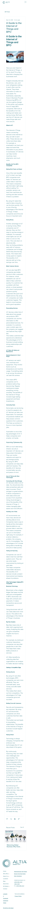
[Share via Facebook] (7, 819)
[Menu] (24, 2)
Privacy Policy (18, 896)
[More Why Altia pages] (8, 873)
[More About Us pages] (8, 876)
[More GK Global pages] (8, 886)
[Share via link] (19, 819)
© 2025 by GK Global (8, 908)
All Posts (7, 12)
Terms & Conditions (20, 894)
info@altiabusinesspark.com (19, 880)
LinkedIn (5, 894)
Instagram (5, 900)
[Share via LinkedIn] (15, 819)
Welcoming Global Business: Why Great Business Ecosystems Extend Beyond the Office (15, 845)
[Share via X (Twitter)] (11, 819)
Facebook (5, 898)
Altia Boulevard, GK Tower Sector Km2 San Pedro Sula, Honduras (20, 874)
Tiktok (4, 903)
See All (22, 827)
